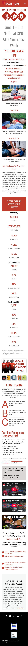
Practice (5, 468)
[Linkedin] (21, 616)
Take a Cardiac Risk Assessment (14, 556)
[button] (14, 366)
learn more (20, 608)
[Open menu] (24, 3)
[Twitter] (14, 616)
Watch (5, 475)
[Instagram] (10, 616)
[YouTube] (17, 616)
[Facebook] (6, 616)
